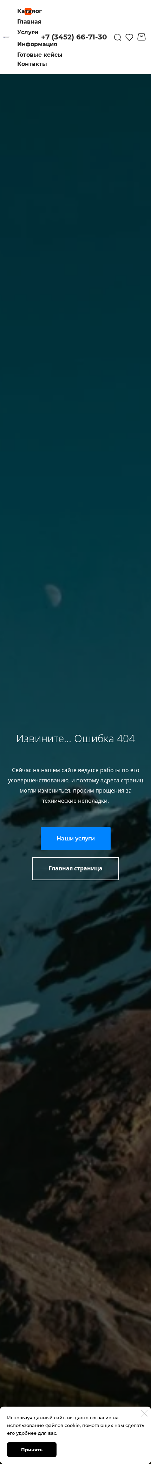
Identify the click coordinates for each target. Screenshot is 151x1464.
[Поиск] (117, 37)
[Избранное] (129, 37)
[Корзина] (142, 36)
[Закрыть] (144, 1413)
